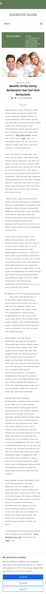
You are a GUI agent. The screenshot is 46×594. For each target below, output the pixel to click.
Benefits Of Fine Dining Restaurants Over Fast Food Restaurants (23, 90)
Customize (23, 583)
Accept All (23, 577)
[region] (23, 574)
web (23, 138)
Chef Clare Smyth (23, 135)
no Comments (25, 98)
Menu (7, 24)
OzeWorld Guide (23, 14)
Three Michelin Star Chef (22, 536)
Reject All (23, 589)
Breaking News (23, 83)
